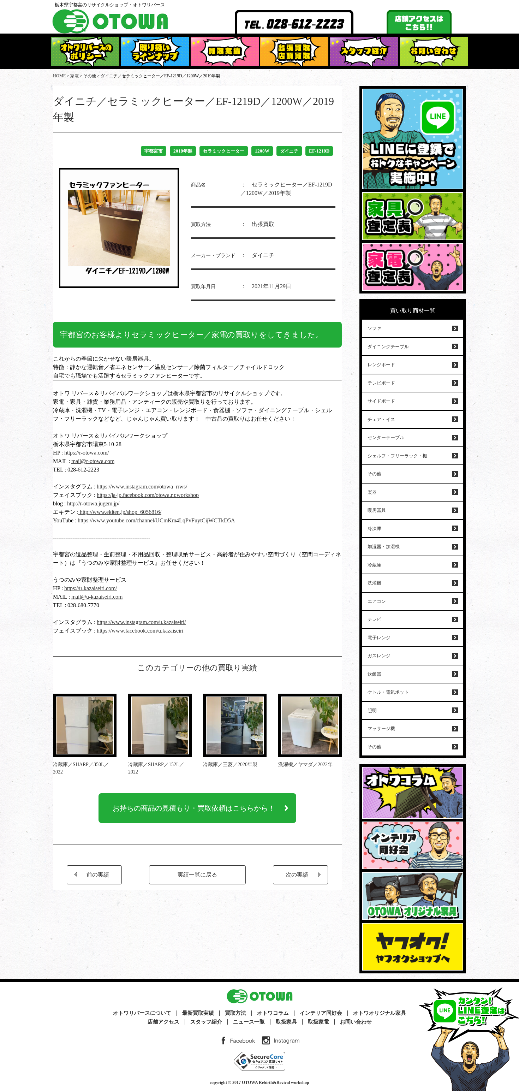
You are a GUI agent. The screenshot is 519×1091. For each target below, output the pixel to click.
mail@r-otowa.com (92, 461)
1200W (262, 151)
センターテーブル (386, 437)
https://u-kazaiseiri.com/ (90, 588)
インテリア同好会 (321, 1013)
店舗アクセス (163, 1022)
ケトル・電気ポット (388, 692)
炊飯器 (374, 674)
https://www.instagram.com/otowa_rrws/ (141, 487)
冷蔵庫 (374, 565)
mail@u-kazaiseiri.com (97, 597)
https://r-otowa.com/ (86, 453)
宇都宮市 (153, 151)
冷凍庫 (374, 528)
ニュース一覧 (249, 1022)
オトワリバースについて (142, 1013)
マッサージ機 (381, 728)
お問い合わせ (356, 1022)
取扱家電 (318, 1022)
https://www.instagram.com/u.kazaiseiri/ (141, 622)
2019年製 (182, 151)
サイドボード (381, 401)
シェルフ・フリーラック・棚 (397, 455)
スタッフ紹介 (206, 1022)
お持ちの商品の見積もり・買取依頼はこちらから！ (194, 808)
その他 (374, 473)
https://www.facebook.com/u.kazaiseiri (140, 631)
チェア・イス (381, 419)
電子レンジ (379, 637)
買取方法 (235, 1013)
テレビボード (381, 383)
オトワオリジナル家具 (379, 1013)
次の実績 (297, 875)
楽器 (372, 492)
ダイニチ (289, 151)
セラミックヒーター (223, 151)
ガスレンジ (379, 655)
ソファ (374, 328)
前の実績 (97, 875)
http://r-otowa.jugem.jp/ (93, 503)
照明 (372, 710)
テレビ (374, 619)
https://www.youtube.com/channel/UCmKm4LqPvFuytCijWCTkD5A (156, 520)
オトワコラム (273, 1013)
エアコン (377, 601)
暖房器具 (377, 510)
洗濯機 (374, 583)
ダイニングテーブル (388, 346)
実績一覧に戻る (197, 875)
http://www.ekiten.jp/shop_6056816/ (119, 512)
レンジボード (381, 364)
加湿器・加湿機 (384, 546)
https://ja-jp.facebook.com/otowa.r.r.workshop (148, 495)
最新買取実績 (198, 1013)
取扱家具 (286, 1022)
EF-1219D (319, 151)
